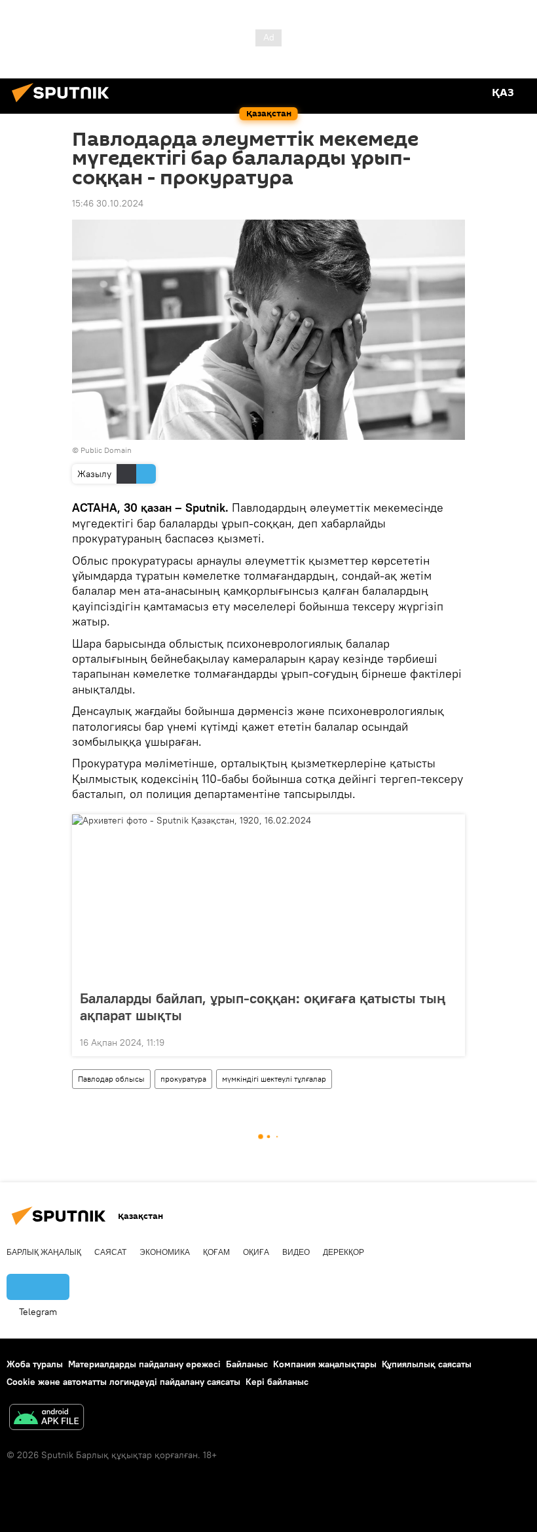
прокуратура (183, 1079)
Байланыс (247, 1364)
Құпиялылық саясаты (427, 1364)
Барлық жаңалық (44, 1252)
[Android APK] (46, 1418)
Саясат (110, 1252)
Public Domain (106, 450)
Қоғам (216, 1252)
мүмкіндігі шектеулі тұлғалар (274, 1079)
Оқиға (256, 1252)
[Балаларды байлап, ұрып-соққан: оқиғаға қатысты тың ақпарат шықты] (268, 898)
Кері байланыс (277, 1382)
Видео (296, 1252)
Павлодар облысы (111, 1079)
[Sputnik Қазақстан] (64, 104)
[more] (450, 1041)
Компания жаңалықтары (325, 1364)
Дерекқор (343, 1252)
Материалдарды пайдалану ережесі (144, 1364)
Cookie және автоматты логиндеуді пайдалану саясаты (123, 1382)
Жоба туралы (35, 1364)
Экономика (164, 1252)
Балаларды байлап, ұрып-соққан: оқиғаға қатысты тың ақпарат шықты (262, 1007)
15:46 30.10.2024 (107, 203)
